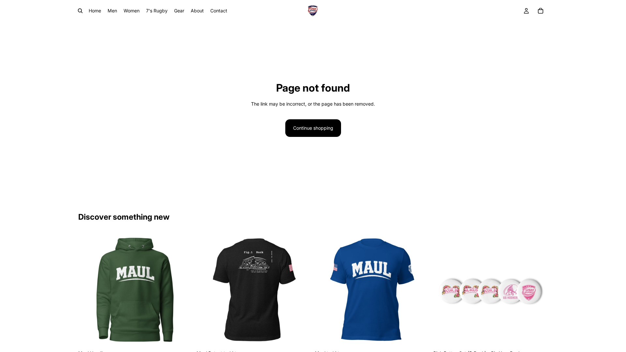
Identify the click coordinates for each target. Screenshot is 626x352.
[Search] (80, 11)
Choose (306, 337)
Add (543, 337)
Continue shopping (313, 128)
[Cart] (540, 11)
